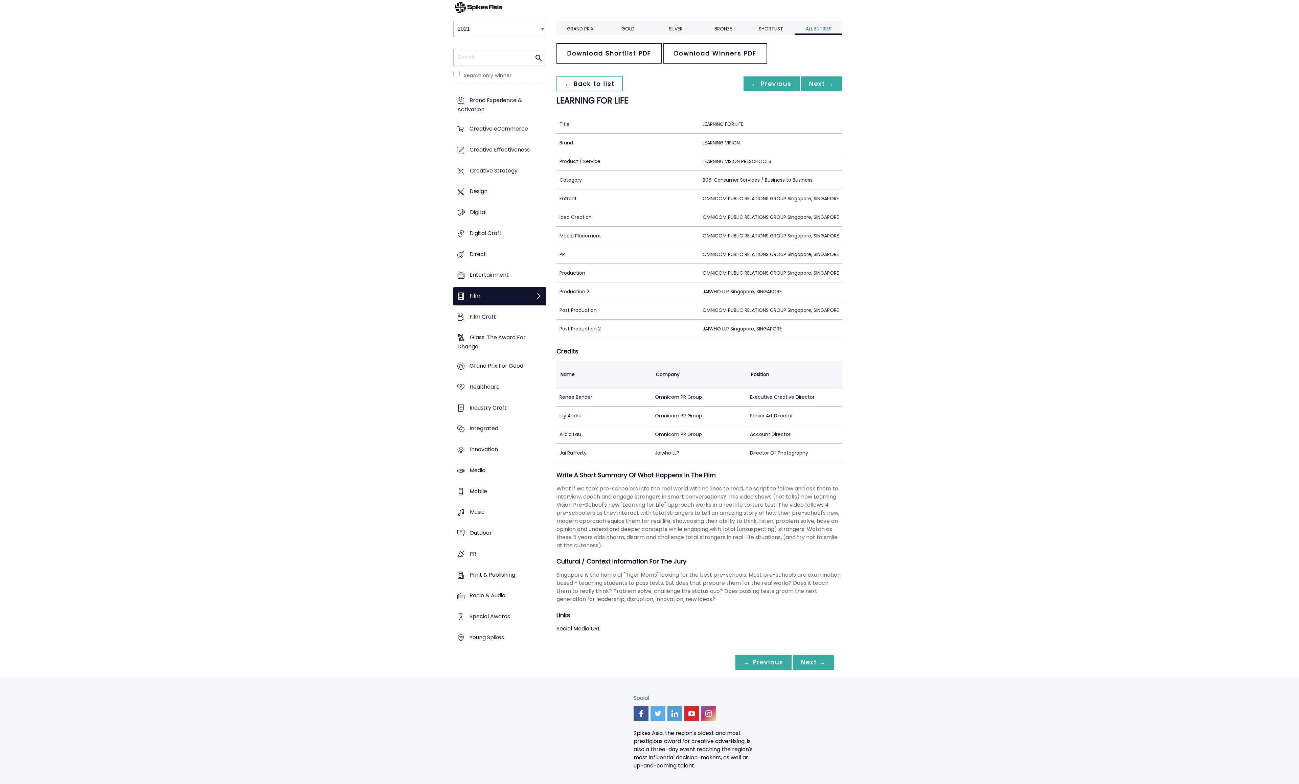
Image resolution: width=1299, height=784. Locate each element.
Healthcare (485, 387)
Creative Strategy (494, 171)
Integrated (484, 429)
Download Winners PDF (715, 53)
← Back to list (590, 83)
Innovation (484, 450)
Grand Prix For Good (496, 366)
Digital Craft (486, 233)
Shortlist (771, 28)
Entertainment (489, 275)
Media (477, 470)
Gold (628, 28)
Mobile (478, 491)
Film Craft (483, 317)
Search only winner (487, 75)
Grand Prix (580, 28)
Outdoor (481, 533)
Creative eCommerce (499, 129)
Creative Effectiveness (500, 150)
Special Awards (490, 616)
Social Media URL (578, 628)
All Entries (818, 28)
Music (477, 512)
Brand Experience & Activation (489, 105)
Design (478, 191)
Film (475, 296)
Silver (676, 28)
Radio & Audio (487, 596)
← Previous (772, 83)
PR (473, 554)
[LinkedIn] (674, 713)
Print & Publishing (492, 575)
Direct (478, 254)
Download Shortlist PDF (609, 53)
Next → (821, 83)
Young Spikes (487, 637)
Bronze (723, 28)
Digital (478, 212)
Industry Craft (488, 408)
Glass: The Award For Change (491, 342)
